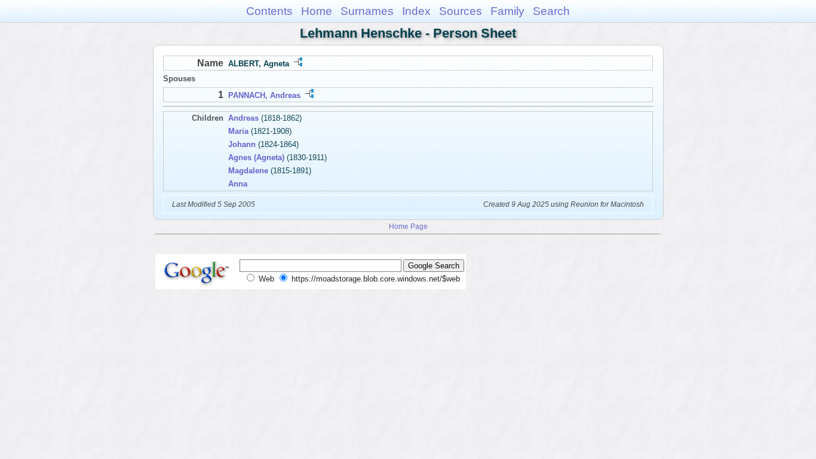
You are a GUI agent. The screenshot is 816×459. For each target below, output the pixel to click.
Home (316, 11)
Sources (460, 11)
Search (551, 11)
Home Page (408, 226)
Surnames (367, 11)
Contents (269, 11)
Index (416, 11)
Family (507, 11)
